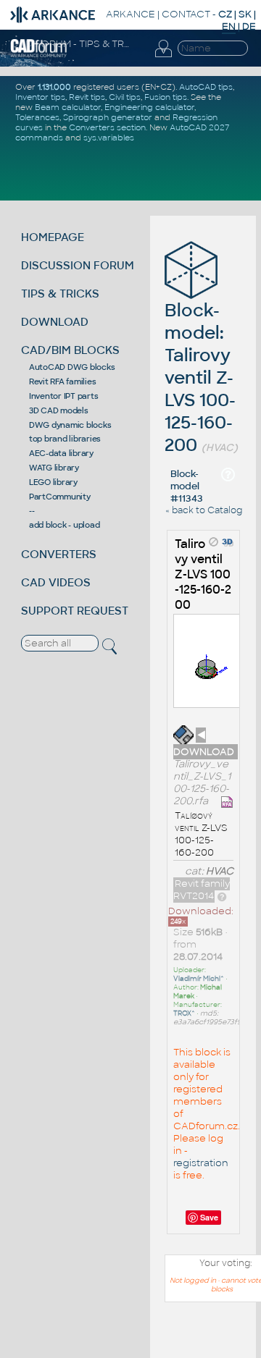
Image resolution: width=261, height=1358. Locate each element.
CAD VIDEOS (56, 582)
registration (200, 1163)
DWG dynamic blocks (70, 425)
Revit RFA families (62, 381)
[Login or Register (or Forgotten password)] (163, 57)
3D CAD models (58, 410)
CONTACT (186, 14)
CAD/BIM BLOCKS (70, 350)
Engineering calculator (149, 107)
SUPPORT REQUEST (74, 610)
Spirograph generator (107, 117)
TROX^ (184, 1013)
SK (245, 14)
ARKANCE (130, 14)
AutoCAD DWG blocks (72, 367)
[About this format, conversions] (222, 896)
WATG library (54, 468)
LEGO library (53, 482)
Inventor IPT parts (64, 396)
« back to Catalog (203, 510)
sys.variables (108, 137)
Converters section (107, 127)
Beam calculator (68, 107)
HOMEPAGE (52, 237)
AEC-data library (61, 453)
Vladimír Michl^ (198, 978)
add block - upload (64, 525)
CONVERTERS (58, 554)
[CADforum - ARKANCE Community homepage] (38, 55)
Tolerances (37, 117)
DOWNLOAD (54, 322)
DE (249, 26)
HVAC (219, 871)
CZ (225, 14)
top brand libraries (65, 439)
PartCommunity (60, 497)
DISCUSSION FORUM (77, 265)
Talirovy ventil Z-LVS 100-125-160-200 (203, 574)
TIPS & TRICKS (60, 293)
